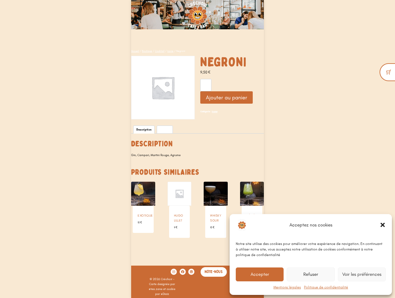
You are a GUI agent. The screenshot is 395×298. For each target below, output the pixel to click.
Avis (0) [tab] (165, 129)
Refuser (310, 274)
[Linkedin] (191, 272)
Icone (215, 111)
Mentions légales (287, 287)
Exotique (145, 215)
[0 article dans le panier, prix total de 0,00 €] (388, 72)
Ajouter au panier (226, 97)
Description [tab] (144, 129)
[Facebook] (183, 272)
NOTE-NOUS (214, 271)
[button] (383, 225)
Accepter (260, 274)
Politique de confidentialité (326, 287)
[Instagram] (174, 272)
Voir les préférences (361, 274)
